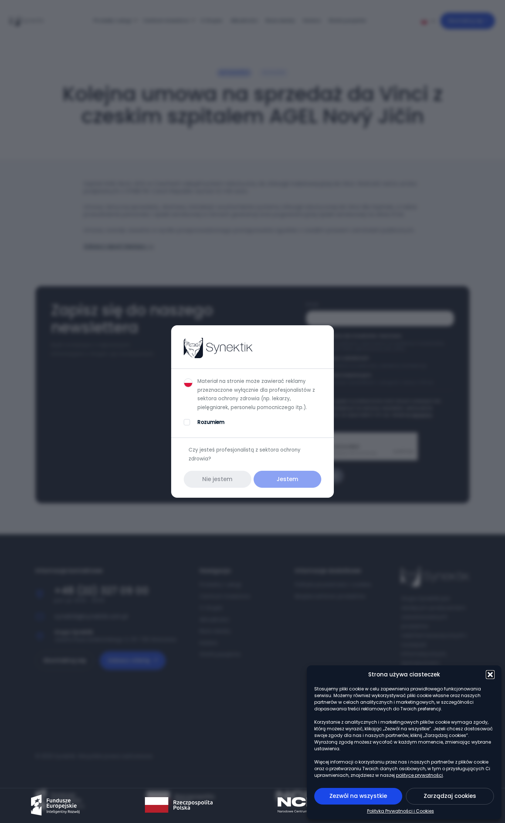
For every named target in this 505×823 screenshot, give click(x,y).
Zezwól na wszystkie (358, 796)
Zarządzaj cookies (450, 796)
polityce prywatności (419, 775)
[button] (490, 674)
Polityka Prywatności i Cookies (400, 811)
